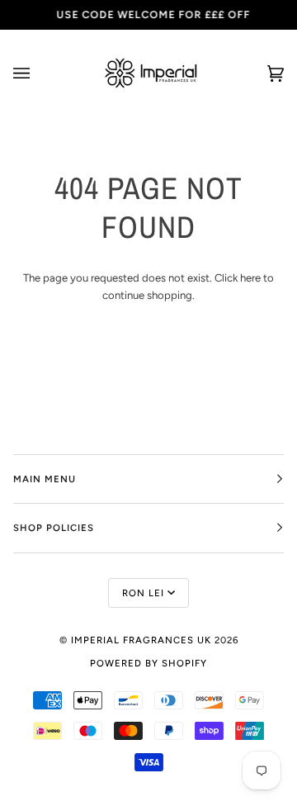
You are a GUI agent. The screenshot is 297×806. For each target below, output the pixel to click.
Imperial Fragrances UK (141, 640)
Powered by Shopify (148, 663)
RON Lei (143, 593)
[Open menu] (38, 73)
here (250, 278)
